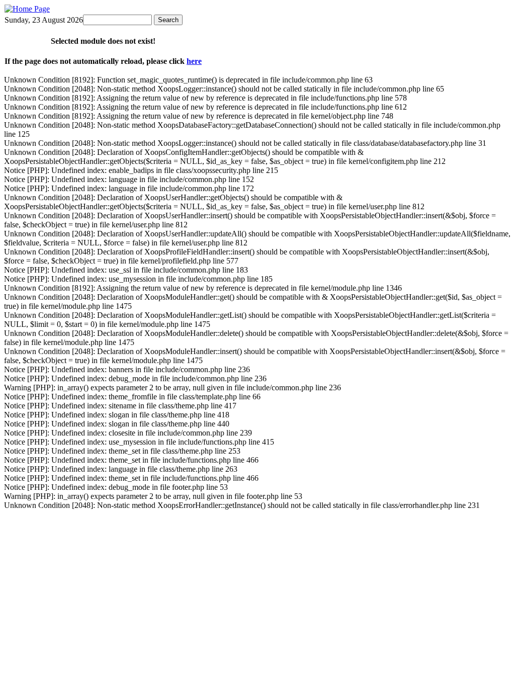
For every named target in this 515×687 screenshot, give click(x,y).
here (194, 61)
